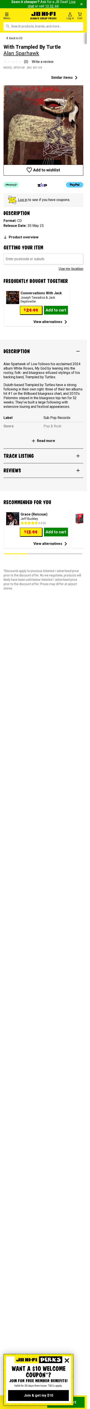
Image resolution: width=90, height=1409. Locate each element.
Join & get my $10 (38, 1395)
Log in (22, 200)
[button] (14, 15)
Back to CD (15, 38)
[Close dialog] (66, 1360)
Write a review (43, 62)
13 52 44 (52, 6)
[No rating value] (13, 61)
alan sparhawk (21, 53)
